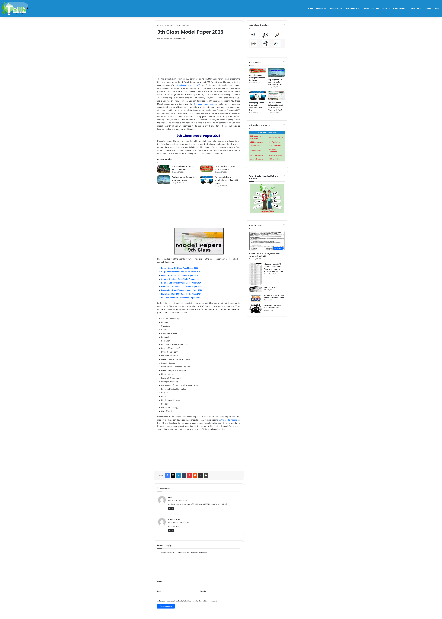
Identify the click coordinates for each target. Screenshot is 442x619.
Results (386, 8)
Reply (171, 509)
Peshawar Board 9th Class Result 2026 (272, 306)
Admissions (321, 8)
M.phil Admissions (256, 159)
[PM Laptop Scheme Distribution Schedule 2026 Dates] (206, 179)
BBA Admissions (255, 146)
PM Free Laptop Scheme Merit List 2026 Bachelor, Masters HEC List (275, 106)
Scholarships (399, 8)
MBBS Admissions (256, 142)
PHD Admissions (274, 159)
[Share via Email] (200, 475)
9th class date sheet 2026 (188, 85)
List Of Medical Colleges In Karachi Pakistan (257, 77)
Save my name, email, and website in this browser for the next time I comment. (188, 601)
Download (168, 25)
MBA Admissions (275, 146)
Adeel (161, 38)
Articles (375, 8)
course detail (415, 8)
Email (160, 591)
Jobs (436, 8)
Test (365, 8)
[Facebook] (167, 475)
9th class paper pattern (205, 104)
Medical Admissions (276, 137)
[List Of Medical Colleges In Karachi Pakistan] (206, 168)
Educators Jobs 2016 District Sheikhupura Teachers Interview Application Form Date (273, 268)
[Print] (206, 475)
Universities (335, 8)
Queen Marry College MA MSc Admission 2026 (264, 255)
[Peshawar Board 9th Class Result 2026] (255, 308)
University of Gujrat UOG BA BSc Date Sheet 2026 (274, 296)
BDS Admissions (274, 142)
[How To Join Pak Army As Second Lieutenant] (163, 169)
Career (428, 8)
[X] (173, 475)
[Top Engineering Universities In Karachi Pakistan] (163, 179)
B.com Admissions (256, 155)
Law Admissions (255, 150)
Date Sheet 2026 (352, 8)
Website (203, 591)
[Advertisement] (198, 60)
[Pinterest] (189, 475)
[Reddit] (195, 475)
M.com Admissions (275, 155)
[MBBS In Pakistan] (255, 289)
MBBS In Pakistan (271, 287)
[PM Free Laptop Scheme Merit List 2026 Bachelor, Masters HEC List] (276, 95)
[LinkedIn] (178, 475)
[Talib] (15, 8)
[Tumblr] (184, 475)
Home (310, 8)
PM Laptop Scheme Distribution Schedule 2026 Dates (226, 180)
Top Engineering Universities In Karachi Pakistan (275, 82)
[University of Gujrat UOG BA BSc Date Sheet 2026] (255, 298)
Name (160, 581)
